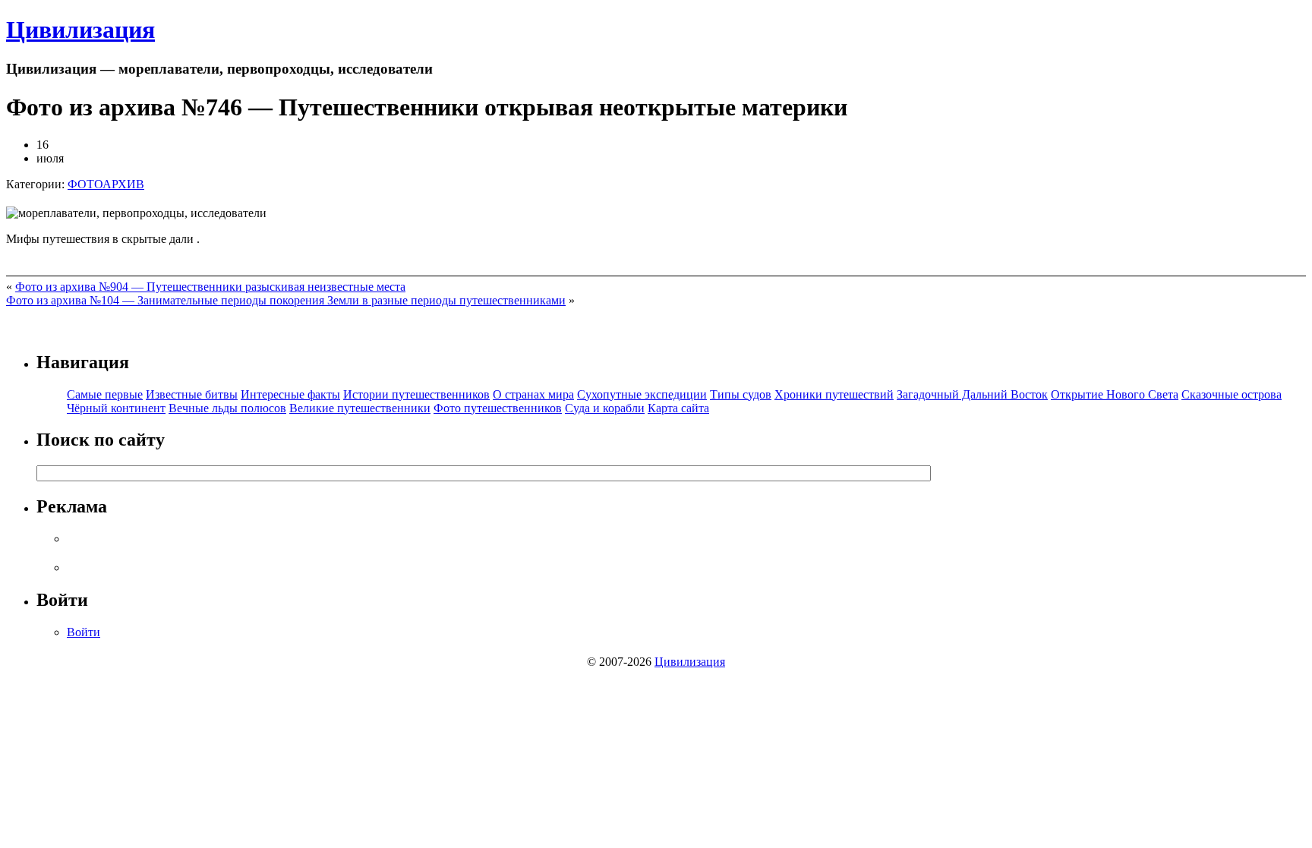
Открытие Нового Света (1114, 394)
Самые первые (105, 394)
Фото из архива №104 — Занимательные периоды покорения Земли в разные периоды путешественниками (286, 300)
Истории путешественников (416, 394)
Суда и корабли (605, 408)
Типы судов (740, 394)
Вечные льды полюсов (227, 408)
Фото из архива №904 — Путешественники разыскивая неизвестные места (210, 286)
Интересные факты (290, 394)
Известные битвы (192, 394)
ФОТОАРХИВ (106, 184)
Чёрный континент (116, 408)
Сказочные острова (1231, 394)
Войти (83, 632)
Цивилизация (80, 29)
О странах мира (533, 394)
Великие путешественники (359, 408)
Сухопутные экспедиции (642, 394)
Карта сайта (678, 408)
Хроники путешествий (834, 394)
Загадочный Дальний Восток (972, 394)
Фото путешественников (498, 408)
